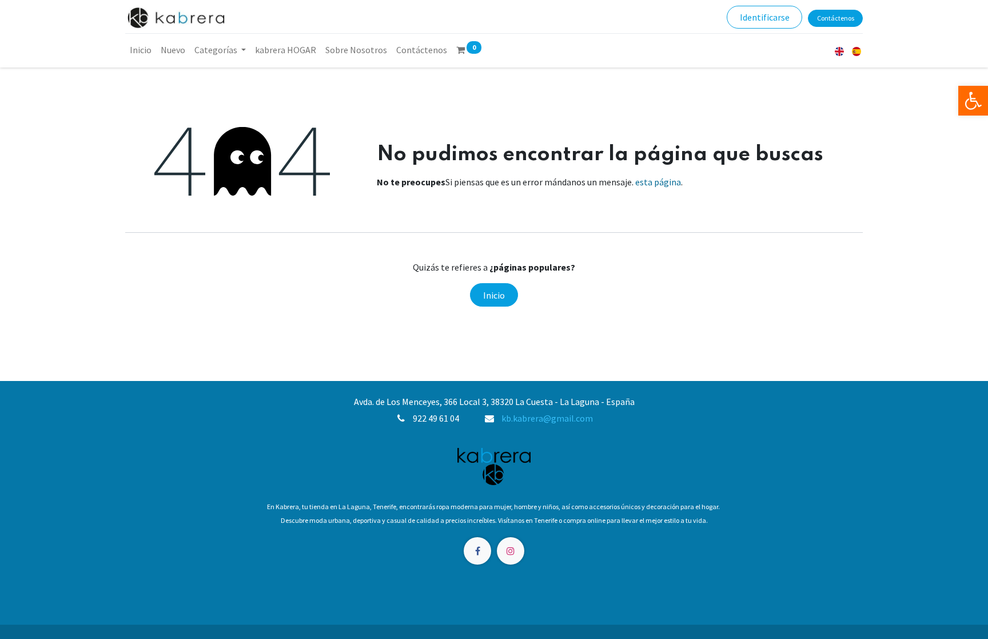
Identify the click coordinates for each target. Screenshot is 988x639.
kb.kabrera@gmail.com (547, 418)
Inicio (494, 295)
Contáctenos (835, 18)
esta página (658, 182)
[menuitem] (140, 49)
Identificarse (765, 17)
